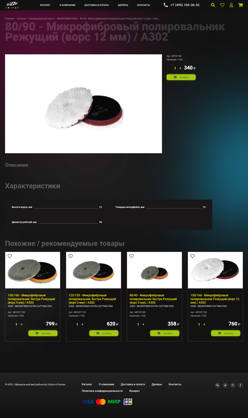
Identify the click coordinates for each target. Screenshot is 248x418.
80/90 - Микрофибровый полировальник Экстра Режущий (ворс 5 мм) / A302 (153, 298)
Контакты (143, 5)
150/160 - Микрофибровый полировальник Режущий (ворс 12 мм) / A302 (214, 298)
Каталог (45, 5)
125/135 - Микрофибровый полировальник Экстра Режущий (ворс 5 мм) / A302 (92, 298)
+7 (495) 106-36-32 (184, 5)
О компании (67, 5)
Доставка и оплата (96, 5)
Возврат (134, 391)
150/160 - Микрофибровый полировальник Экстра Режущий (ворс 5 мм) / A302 (31, 298)
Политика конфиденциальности (102, 391)
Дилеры (123, 5)
